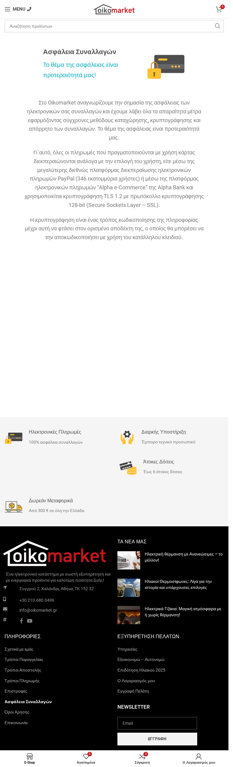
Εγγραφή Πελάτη (133, 691)
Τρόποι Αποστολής (23, 670)
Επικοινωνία (16, 722)
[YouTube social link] (30, 621)
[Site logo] (114, 8)
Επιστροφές (16, 691)
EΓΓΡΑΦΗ (157, 739)
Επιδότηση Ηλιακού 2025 (141, 670)
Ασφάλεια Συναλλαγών (28, 701)
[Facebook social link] (21, 621)
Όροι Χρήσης (17, 712)
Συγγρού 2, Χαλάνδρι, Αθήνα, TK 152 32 (56, 588)
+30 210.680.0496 (36, 600)
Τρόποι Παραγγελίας (24, 659)
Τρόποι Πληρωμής (22, 680)
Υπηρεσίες (127, 649)
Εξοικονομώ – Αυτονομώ (140, 659)
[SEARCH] (217, 26)
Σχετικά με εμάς (19, 649)
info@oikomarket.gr (38, 610)
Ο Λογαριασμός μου (136, 680)
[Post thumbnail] (128, 560)
